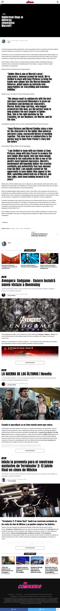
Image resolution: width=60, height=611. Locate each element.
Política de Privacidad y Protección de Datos (38, 594)
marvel (13, 228)
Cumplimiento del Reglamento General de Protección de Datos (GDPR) (31, 596)
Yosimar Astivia (12, 384)
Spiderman (27, 228)
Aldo (9, 42)
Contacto (19, 594)
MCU (18, 228)
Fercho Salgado (12, 481)
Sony (22, 228)
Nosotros (11, 594)
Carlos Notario (12, 295)
